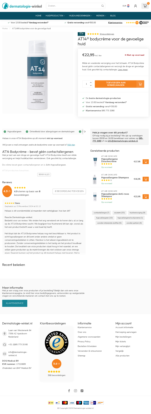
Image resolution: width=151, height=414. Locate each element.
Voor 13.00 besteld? (106, 102)
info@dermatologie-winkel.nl (123, 141)
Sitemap (81, 355)
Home (38, 15)
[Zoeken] (102, 6)
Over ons (82, 332)
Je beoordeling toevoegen (69, 191)
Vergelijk (119, 351)
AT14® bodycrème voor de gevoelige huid (31, 28)
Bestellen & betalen (87, 346)
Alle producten (122, 355)
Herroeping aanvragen (126, 332)
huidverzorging (137, 212)
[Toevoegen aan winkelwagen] (146, 161)
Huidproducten (54, 15)
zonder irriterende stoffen (109, 223)
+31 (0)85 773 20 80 (18, 344)
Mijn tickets (120, 341)
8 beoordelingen (107, 34)
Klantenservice (115, 22)
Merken (100, 15)
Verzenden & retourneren (90, 351)
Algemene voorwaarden (89, 336)
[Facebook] (69, 391)
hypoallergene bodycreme (130, 218)
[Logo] (144, 22)
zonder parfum (134, 223)
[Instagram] (75, 391)
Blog (113, 15)
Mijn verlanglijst (122, 346)
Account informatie (124, 327)
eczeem (119, 212)
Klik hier (71, 144)
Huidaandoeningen (79, 15)
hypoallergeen (104, 218)
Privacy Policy (84, 341)
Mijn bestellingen (123, 336)
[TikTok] (82, 391)
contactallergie (101, 212)
